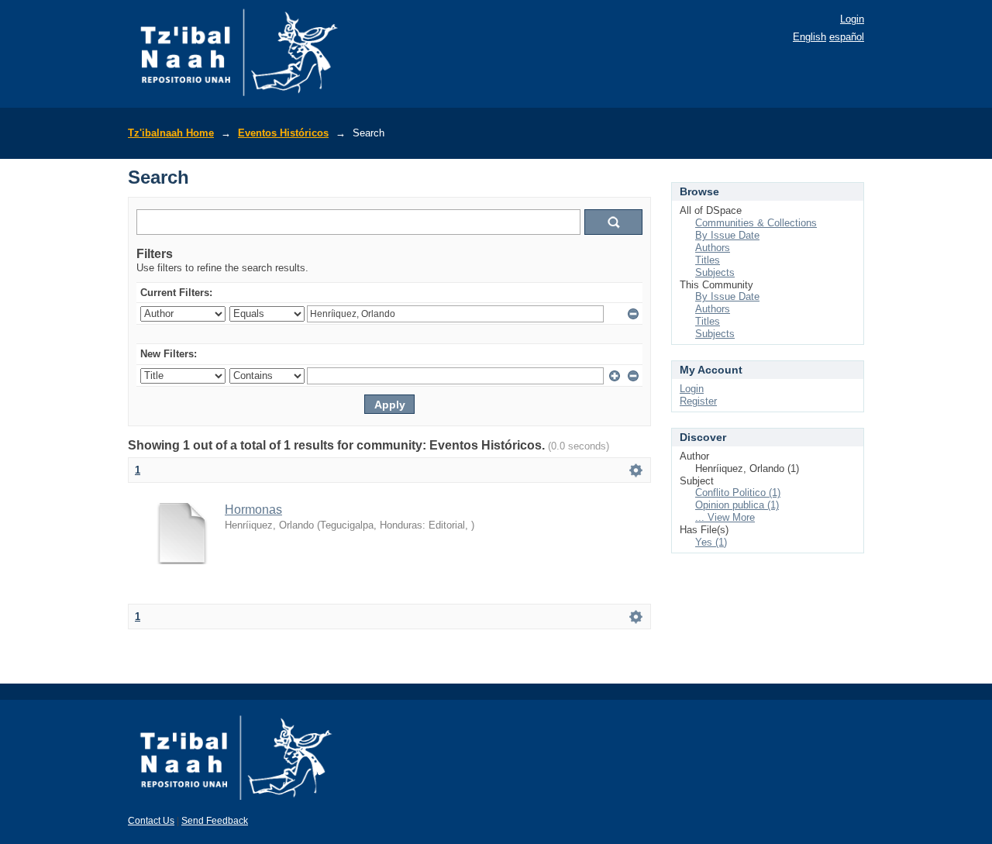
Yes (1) (711, 542)
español (846, 37)
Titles (707, 260)
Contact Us (151, 820)
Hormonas (253, 509)
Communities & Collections (756, 223)
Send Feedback (214, 820)
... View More (725, 517)
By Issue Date (727, 235)
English (809, 37)
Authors (712, 247)
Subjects (715, 272)
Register (698, 401)
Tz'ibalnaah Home (171, 133)
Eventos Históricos (283, 133)
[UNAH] (236, 805)
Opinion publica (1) (737, 505)
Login (852, 19)
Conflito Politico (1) (737, 492)
